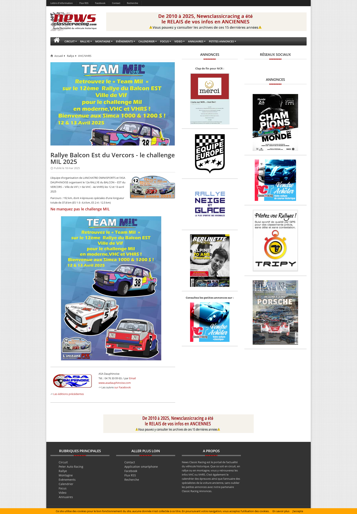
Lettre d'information (61, 3)
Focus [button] (164, 41)
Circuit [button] (69, 41)
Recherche (132, 3)
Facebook (100, 3)
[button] (56, 41)
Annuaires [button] (195, 41)
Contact (116, 3)
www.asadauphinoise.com (115, 383)
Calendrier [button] (146, 41)
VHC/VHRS (84, 56)
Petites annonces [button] (221, 41)
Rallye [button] (85, 41)
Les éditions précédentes (68, 394)
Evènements (67, 480)
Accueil (58, 56)
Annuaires (66, 497)
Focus (63, 488)
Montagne (66, 475)
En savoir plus (281, 511)
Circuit (63, 462)
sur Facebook (122, 387)
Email (132, 378)
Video (62, 493)
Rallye (70, 56)
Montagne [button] (102, 41)
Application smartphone (141, 467)
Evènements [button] (124, 41)
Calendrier (66, 484)
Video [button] (178, 41)
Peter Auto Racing (71, 467)
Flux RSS (83, 3)
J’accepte (298, 511)
